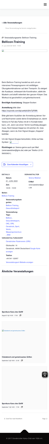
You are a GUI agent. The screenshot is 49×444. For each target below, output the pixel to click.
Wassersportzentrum (14, 232)
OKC (7, 223)
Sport (17, 226)
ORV (12, 223)
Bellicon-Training (8, 196)
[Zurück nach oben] (24, 433)
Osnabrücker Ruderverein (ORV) (18, 241)
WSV (8, 235)
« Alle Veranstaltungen (12, 22)
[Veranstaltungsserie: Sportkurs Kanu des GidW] (20, 315)
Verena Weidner (35, 178)
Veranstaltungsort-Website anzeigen (19, 262)
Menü (45, 4)
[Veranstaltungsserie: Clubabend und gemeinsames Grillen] (22, 360)
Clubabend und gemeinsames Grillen (17, 357)
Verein (8, 229)
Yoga (44, 419)
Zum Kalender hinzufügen (17, 164)
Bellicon (9, 218)
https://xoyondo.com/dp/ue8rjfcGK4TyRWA (20, 110)
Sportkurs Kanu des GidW (12, 312)
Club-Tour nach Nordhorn (13, 419)
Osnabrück (10, 226)
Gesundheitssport (12, 208)
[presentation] (23, 292)
